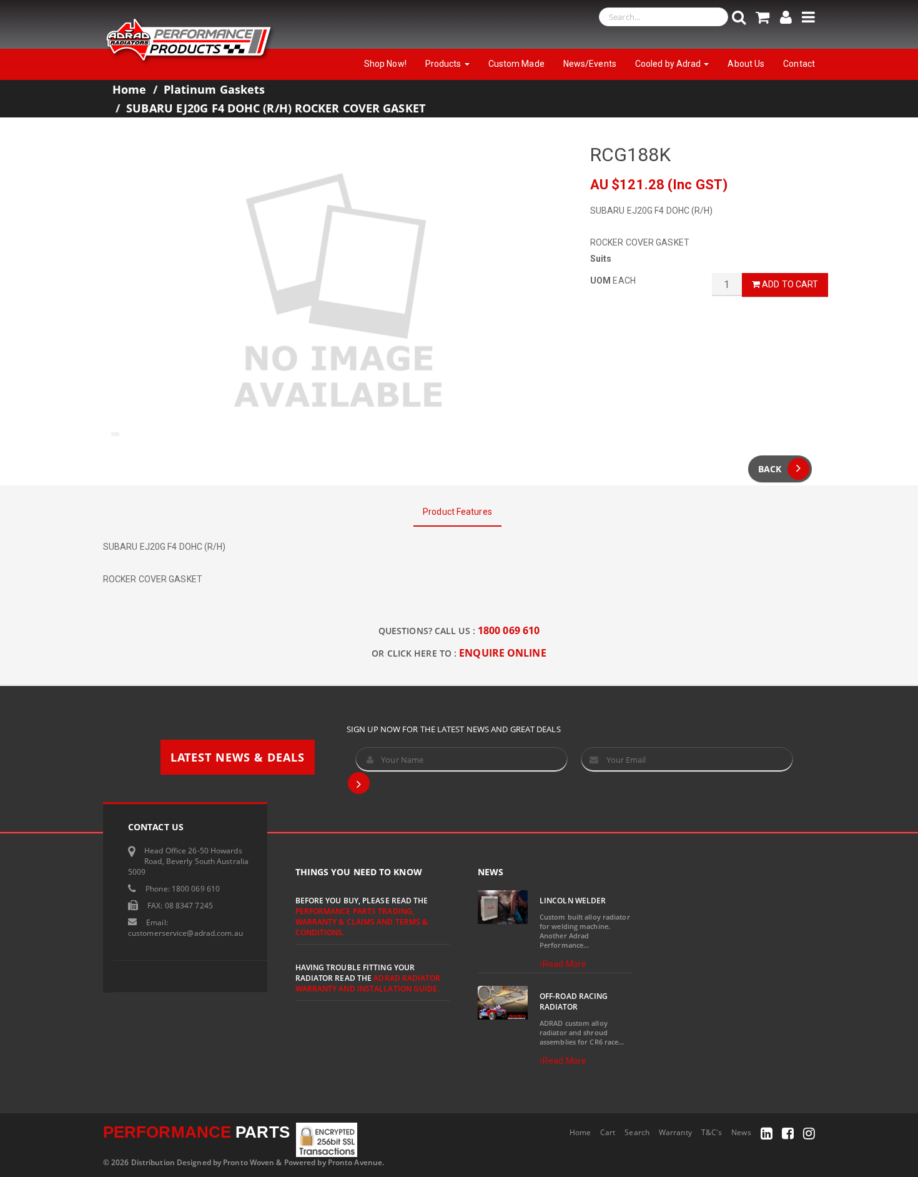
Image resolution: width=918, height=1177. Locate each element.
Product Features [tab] (457, 512)
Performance (196, 1132)
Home (129, 89)
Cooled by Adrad (669, 64)
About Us (746, 64)
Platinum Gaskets (214, 89)
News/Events (589, 64)
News (741, 1132)
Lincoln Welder (573, 900)
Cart (607, 1132)
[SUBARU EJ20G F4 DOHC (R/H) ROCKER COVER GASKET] (337, 292)
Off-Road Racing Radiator (574, 1001)
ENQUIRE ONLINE (502, 653)
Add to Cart (789, 284)
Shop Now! (385, 64)
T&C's (712, 1132)
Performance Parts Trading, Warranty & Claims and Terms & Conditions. (361, 922)
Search (636, 1132)
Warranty (675, 1132)
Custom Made (516, 64)
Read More (564, 964)
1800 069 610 (509, 630)
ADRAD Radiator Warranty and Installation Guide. (367, 983)
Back (769, 469)
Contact (799, 64)
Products (444, 64)
